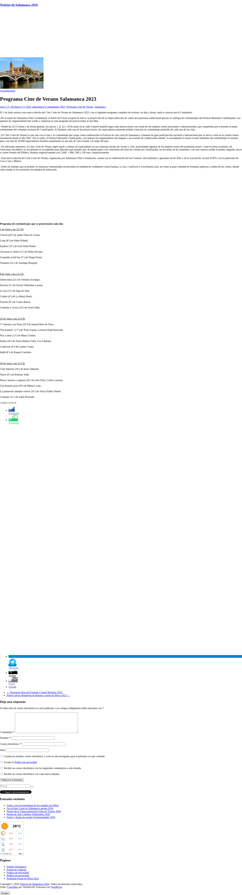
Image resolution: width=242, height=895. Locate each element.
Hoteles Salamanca (16, 866)
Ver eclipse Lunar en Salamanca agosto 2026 (30, 808)
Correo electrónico (10, 744)
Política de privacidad (25, 762)
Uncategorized (7, 90)
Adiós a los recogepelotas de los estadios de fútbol (33, 805)
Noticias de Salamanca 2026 (19, 5)
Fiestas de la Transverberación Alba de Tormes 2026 (34, 811)
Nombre (5, 737)
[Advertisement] (121, 33)
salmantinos (38, 106)
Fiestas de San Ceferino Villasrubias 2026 (28, 814)
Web (2, 750)
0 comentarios (52, 106)
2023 (62, 106)
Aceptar (5, 893)
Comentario (7, 732)
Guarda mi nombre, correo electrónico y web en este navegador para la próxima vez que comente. (54, 756)
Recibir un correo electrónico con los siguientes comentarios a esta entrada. (42, 768)
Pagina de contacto (16, 869)
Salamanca (100, 106)
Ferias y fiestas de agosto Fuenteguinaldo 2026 (31, 817)
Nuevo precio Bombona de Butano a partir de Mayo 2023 (38, 695)
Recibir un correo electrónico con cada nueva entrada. (32, 774)
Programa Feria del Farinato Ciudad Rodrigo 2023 (34, 692)
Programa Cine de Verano (80, 106)
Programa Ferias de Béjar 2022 (23, 878)
